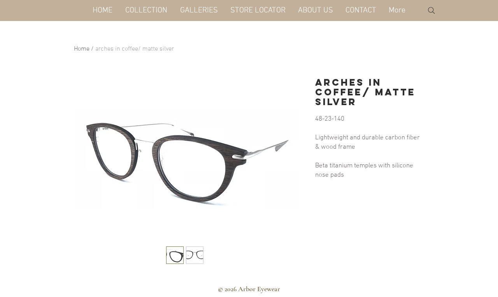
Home (81, 49)
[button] (146, 11)
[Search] (431, 10)
